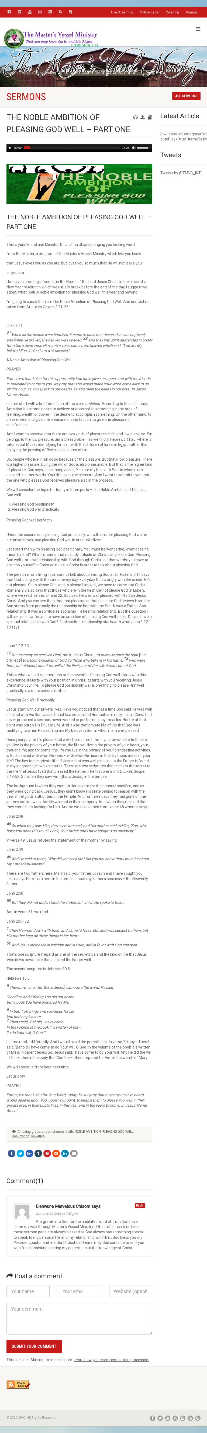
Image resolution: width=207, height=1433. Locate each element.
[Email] (74, 1153)
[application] (79, 148)
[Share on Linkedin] (65, 1153)
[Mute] (134, 148)
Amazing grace (28, 1132)
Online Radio (149, 12)
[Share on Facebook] (11, 1153)
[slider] (144, 147)
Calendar (172, 12)
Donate (191, 12)
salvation (38, 1136)
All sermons (186, 96)
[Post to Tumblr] (38, 1153)
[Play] (10, 148)
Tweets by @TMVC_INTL (181, 173)
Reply (140, 1205)
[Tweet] (20, 1153)
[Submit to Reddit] (56, 1153)
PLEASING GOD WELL (117, 1132)
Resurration (20, 1136)
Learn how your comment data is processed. (111, 1360)
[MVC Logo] (51, 39)
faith (69, 1132)
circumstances (53, 1132)
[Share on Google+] (29, 1153)
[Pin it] (47, 1153)
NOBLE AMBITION (88, 1132)
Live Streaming (122, 12)
